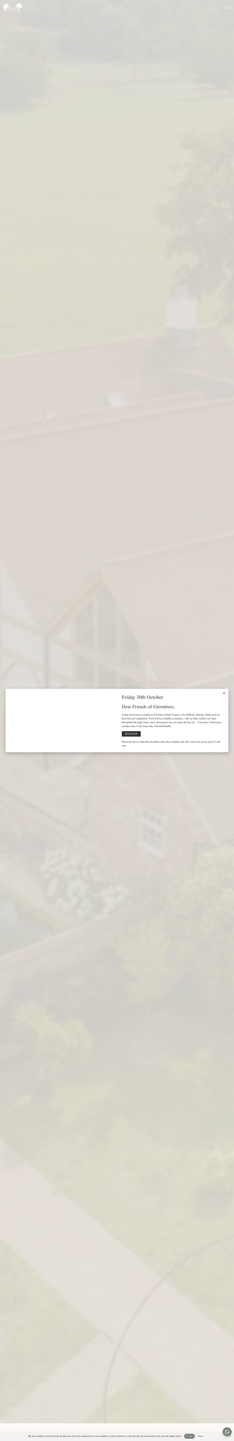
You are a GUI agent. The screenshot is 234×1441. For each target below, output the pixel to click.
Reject (201, 1436)
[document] (117, 720)
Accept (189, 1436)
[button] (224, 693)
